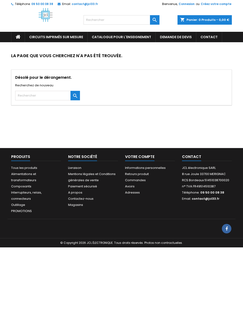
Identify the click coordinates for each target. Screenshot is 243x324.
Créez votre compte (216, 4)
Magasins (75, 205)
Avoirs (130, 186)
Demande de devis (176, 37)
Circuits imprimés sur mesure (56, 37)
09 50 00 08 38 (42, 4)
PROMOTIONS (21, 211)
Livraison (74, 168)
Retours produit (137, 174)
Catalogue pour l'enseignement (121, 37)
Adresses (132, 192)
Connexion (187, 4)
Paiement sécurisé (82, 186)
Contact (191, 156)
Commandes (135, 180)
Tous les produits (24, 168)
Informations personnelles (145, 168)
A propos (75, 192)
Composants (21, 186)
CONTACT (209, 37)
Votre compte (139, 156)
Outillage (18, 205)
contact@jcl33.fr (85, 4)
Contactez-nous (80, 198)
